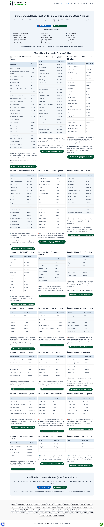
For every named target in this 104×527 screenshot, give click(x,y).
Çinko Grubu (44, 41)
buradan (82, 290)
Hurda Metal (44, 33)
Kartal (61, 510)
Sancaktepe (81, 510)
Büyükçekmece (16, 507)
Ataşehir (35, 510)
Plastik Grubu (18, 41)
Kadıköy (55, 510)
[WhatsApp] (101, 524)
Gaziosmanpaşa (51, 507)
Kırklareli (61, 515)
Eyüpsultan (31, 507)
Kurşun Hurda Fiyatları (47, 42)
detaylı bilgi (61, 425)
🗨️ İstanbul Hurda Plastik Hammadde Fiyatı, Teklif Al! (52, 242)
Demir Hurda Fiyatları (46, 37)
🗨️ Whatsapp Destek (60, 26)
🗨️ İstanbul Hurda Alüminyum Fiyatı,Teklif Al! (23, 166)
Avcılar (14, 504)
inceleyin (12, 343)
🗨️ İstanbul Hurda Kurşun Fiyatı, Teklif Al (81, 347)
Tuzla (17, 512)
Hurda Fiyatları (65, 3)
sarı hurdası (82, 231)
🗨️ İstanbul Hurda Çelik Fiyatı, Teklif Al (81, 389)
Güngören (60, 507)
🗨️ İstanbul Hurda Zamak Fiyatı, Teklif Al (81, 429)
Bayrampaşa (75, 504)
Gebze (36, 512)
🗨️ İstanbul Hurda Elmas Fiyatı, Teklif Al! (23, 469)
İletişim (91, 3)
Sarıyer (85, 507)
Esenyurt (37, 504)
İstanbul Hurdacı (46, 523)
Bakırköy (50, 504)
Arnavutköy (21, 504)
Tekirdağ (49, 515)
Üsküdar (30, 512)
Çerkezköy (60, 512)
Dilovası (47, 512)
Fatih (44, 507)
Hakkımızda (84, 3)
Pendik (74, 510)
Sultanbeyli (89, 510)
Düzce (91, 512)
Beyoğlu (89, 504)
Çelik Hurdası (71, 37)
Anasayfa (56, 3)
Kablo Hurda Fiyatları (20, 39)
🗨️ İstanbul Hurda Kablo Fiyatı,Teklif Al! (23, 248)
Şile (12, 512)
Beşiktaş (83, 504)
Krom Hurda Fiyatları (46, 39)
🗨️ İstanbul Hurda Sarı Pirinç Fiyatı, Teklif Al (81, 235)
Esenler (38, 507)
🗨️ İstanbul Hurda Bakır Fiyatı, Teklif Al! (52, 151)
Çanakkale (78, 512)
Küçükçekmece (77, 507)
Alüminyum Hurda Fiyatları (21, 33)
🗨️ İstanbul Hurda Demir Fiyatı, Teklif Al (80, 294)
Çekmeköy (48, 510)
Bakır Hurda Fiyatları (19, 35)
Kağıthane (68, 507)
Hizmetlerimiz (75, 3)
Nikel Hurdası (71, 41)
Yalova (85, 512)
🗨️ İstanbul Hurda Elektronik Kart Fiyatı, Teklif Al (81, 156)
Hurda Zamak (71, 42)
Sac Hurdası (71, 35)
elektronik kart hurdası (73, 150)
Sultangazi (14, 510)
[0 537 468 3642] (3, 524)
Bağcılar (44, 504)
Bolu (72, 512)
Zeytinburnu (27, 510)
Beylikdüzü (29, 504)
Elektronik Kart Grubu (20, 37)
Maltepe (67, 510)
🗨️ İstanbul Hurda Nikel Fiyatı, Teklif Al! (52, 431)
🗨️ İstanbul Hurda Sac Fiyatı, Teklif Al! (52, 389)
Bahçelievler (58, 504)
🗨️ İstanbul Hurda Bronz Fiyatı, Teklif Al (80, 465)
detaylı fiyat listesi (29, 160)
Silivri (91, 507)
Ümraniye (23, 512)
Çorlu (53, 512)
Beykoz (41, 510)
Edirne (55, 515)
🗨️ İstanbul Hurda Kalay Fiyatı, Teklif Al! (52, 463)
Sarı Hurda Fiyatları (19, 42)
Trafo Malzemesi (72, 33)
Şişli (21, 510)
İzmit (42, 512)
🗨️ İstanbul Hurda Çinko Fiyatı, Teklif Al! (52, 345)
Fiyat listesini (17, 242)
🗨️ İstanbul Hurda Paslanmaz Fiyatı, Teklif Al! (52, 296)
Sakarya (42, 515)
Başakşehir (67, 504)
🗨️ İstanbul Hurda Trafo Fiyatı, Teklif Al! (23, 389)
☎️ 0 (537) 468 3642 (44, 26)
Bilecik (67, 512)
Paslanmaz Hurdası (46, 35)
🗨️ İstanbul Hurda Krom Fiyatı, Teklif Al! (23, 348)
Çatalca (24, 507)
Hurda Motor (71, 39)
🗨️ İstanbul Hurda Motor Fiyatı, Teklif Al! (23, 427)
